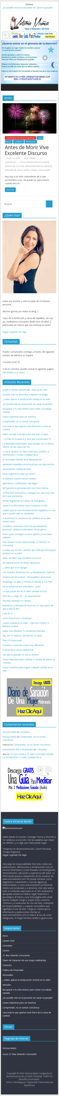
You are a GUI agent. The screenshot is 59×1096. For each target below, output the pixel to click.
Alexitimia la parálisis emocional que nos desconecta (28, 464)
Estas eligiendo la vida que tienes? (19, 473)
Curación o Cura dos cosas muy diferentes (23, 645)
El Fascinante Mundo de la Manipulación (22, 459)
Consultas (25, 732)
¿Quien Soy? (9, 940)
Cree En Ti (8, 613)
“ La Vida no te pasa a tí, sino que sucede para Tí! (27, 438)
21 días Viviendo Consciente (16, 955)
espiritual (47, 166)
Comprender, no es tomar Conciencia (21, 421)
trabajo (34, 170)
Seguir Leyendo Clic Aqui (14, 331)
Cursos (6, 950)
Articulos (7, 984)
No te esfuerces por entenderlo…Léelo (22, 586)
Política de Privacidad (13, 970)
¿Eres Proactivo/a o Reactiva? (17, 618)
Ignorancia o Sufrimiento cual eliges (20, 483)
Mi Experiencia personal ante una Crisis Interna (25, 488)
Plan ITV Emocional (12, 640)
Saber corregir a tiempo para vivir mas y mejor (25, 434)
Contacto (7, 965)
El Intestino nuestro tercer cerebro (19, 478)
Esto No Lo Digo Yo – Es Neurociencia (21, 596)
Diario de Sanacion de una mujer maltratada (24, 960)
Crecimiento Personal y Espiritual (20, 138)
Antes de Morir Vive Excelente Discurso (27, 150)
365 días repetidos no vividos (17, 600)
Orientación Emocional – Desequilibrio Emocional (27, 577)
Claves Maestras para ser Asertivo (19, 416)
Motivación (30, 141)
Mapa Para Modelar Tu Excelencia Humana (24, 630)
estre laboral (10, 170)
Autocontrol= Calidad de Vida (17, 469)
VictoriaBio (8, 975)
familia (26, 170)
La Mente (18, 141)
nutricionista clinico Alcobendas (18, 749)
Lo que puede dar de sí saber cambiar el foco (25, 591)
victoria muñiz (44, 170)
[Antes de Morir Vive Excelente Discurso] (29, 105)
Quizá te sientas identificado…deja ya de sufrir (25, 389)
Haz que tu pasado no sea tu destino (21, 654)
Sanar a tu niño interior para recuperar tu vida (25, 505)
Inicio (5, 935)
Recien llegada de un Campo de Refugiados (24, 500)
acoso (22, 162)
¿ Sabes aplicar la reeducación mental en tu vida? (26, 399)
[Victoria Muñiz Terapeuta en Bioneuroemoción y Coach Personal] (6, 87)
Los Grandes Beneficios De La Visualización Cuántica (28, 572)
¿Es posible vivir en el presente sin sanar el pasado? (28, 7)
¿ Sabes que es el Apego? (15, 567)
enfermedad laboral (33, 166)
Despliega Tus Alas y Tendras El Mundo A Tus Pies (27, 581)
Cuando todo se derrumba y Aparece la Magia (25, 394)
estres (19, 170)
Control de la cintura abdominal (18, 649)
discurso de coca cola (14, 166)
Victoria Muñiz (30, 158)
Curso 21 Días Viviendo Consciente (20, 1054)
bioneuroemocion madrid (37, 162)
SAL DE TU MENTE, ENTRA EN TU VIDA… (23, 635)
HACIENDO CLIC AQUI (14, 372)
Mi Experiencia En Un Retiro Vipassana (21, 562)
